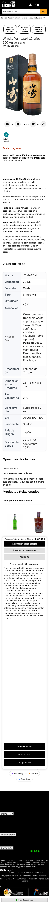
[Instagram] (8, 870)
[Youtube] (1, 870)
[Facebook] (4, 870)
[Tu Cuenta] (30, 4)
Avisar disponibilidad (25, 900)
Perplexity (18, 773)
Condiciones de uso (12, 837)
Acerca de (24, 557)
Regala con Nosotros (31, 853)
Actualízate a (28, 851)
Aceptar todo (24, 762)
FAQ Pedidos (30, 840)
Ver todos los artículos (14, 811)
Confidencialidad (33, 837)
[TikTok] (11, 870)
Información (7, 834)
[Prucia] (39, 522)
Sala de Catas (29, 855)
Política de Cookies (21, 842)
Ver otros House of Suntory (38, 29)
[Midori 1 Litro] (15, 522)
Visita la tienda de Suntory (10, 29)
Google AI (25, 779)
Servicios (5, 848)
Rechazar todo (24, 746)
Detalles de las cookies (24, 550)
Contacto (6, 813)
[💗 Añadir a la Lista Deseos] (18, 124)
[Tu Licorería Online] (8, 4)
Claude (34, 773)
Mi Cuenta (7, 850)
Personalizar (24, 754)
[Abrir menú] (46, 4)
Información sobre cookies (24, 544)
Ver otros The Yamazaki (24, 29)
